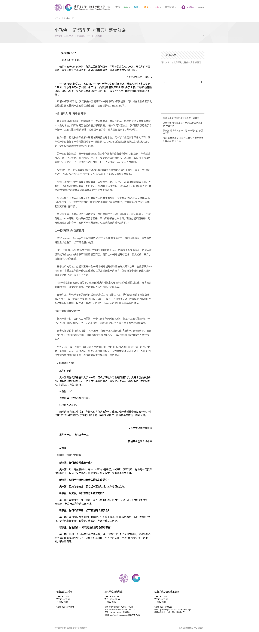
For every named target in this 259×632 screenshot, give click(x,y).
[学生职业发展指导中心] (82, 7)
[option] (182, 61)
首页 (117, 7)
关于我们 (169, 7)
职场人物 (65, 18)
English (201, 7)
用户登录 (190, 7)
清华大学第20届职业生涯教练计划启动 (181, 118)
